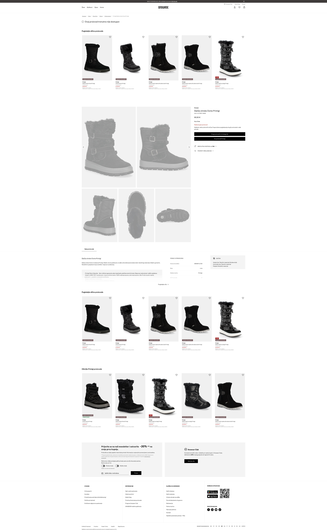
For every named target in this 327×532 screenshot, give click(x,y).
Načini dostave (170, 491)
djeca (96, 7)
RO (232, 526)
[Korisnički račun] (235, 7)
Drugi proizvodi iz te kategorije (219, 134)
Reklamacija (169, 503)
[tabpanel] (163, 268)
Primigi (196, 107)
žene (83, 7)
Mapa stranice (121, 526)
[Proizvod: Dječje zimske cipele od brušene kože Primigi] (163, 57)
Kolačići (113, 526)
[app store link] (212, 496)
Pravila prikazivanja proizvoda (133, 500)
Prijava (136, 473)
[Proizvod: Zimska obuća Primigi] (130, 57)
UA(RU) (243, 526)
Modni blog (128, 497)
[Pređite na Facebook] (208, 509)
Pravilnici (96, 526)
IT (227, 526)
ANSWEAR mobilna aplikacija (133, 506)
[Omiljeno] (239, 7)
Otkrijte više (191, 461)
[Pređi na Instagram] (212, 509)
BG (211, 526)
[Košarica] (244, 7)
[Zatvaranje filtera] (244, 1)
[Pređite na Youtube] (216, 509)
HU (224, 526)
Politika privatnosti (89, 500)
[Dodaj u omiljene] (110, 37)
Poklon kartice (170, 506)
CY (213, 526)
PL (229, 526)
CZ (216, 526)
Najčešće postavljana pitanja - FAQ (175, 515)
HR (222, 526)
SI (234, 526)
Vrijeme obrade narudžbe (173, 497)
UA (239, 526)
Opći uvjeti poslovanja (131, 491)
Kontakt (168, 512)
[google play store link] (212, 492)
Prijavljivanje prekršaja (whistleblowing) (95, 497)
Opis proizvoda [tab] (89, 249)
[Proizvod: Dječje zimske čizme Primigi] (97, 57)
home (102, 7)
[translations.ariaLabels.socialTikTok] (219, 509)
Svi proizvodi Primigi (219, 138)
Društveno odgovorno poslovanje (93, 503)
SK (237, 526)
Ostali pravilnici (129, 494)
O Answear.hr (88, 491)
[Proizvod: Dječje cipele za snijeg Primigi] (230, 57)
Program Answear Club (131, 503)
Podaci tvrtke (104, 526)
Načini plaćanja (170, 494)
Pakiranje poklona (171, 509)
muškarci (89, 7)
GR (219, 526)
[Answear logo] (163, 7)
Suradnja (86, 494)
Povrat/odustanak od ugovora (174, 500)
